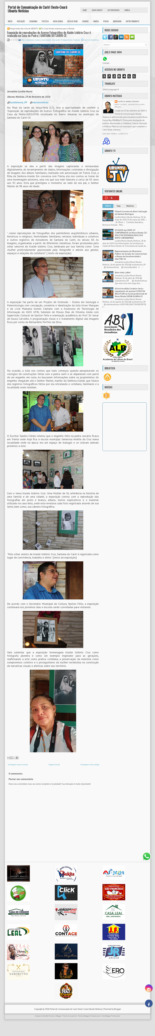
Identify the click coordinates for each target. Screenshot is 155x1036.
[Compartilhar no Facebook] (17, 757)
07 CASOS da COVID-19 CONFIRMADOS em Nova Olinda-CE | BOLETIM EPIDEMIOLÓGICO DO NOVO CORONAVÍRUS (131, 234)
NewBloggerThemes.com (111, 1016)
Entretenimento (132, 21)
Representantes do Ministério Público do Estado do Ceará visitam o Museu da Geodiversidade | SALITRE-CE (131, 255)
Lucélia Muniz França (128, 101)
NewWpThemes (49, 1016)
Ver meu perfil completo (115, 134)
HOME (85, 10)
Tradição (76, 40)
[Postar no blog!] (11, 757)
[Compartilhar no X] (14, 757)
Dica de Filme (72, 21)
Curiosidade (46, 40)
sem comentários (91, 40)
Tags (119, 206)
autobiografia (113, 10)
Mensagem (117, 21)
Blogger (117, 1009)
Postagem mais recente (18, 764)
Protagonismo (66, 40)
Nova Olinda (58, 21)
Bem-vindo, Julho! (123, 272)
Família (96, 21)
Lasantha (73, 1016)
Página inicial (54, 764)
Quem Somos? (97, 10)
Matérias (130, 206)
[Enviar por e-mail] (8, 757)
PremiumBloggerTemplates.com (89, 1016)
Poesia (106, 21)
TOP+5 (108, 206)
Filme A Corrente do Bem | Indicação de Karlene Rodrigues (131, 212)
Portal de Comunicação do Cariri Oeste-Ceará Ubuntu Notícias (37, 8)
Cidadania (33, 21)
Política (45, 21)
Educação (21, 21)
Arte (23, 40)
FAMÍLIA (127, 10)
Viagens (85, 21)
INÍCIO (10, 21)
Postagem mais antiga (90, 764)
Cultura (38, 40)
